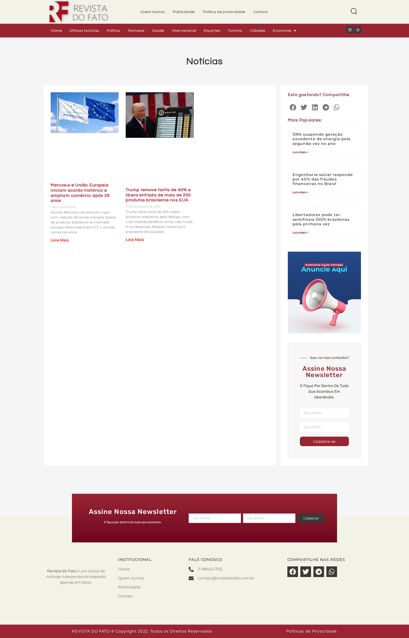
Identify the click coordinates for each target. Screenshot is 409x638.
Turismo (235, 30)
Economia (282, 30)
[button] (293, 107)
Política (113, 30)
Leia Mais (60, 240)
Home (56, 30)
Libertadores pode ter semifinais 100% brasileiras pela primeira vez (321, 219)
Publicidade (184, 12)
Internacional (184, 30)
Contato (260, 12)
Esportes (212, 30)
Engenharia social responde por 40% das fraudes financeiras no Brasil (323, 179)
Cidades (257, 30)
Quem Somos (152, 12)
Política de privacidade (224, 12)
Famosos (136, 30)
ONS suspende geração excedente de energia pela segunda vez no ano (322, 139)
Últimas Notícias (84, 30)
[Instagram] (349, 29)
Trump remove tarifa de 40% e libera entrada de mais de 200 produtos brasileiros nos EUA (158, 195)
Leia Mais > (300, 152)
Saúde (158, 30)
